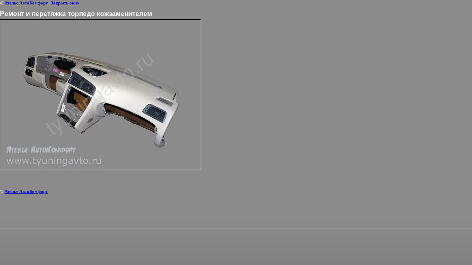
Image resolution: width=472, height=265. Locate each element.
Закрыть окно (65, 3)
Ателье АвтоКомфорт (26, 3)
